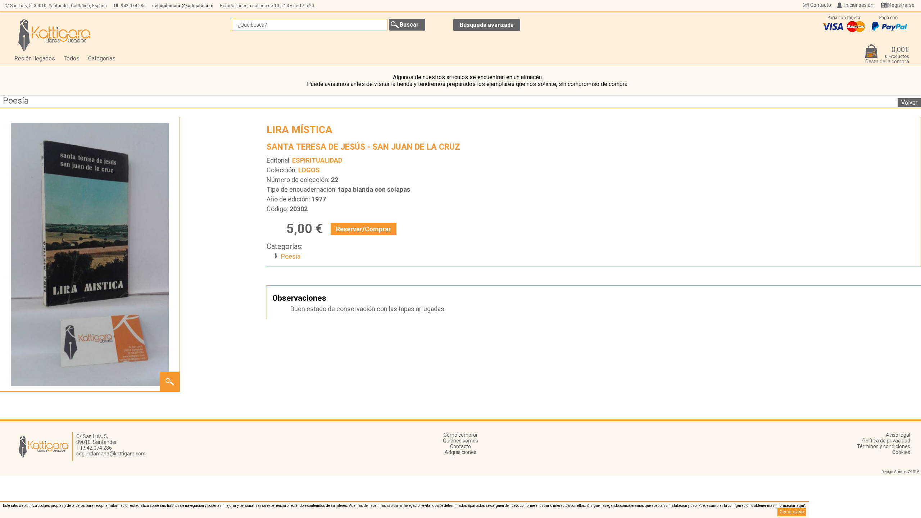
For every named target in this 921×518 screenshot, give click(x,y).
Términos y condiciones (883, 446)
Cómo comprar (461, 435)
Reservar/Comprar (363, 229)
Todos (72, 58)
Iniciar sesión (859, 5)
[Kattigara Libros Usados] (54, 35)
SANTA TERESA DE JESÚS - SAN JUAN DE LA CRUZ (363, 147)
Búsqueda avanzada (487, 25)
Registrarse (901, 5)
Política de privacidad (886, 441)
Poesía (16, 101)
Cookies (901, 452)
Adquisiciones (460, 452)
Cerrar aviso (792, 511)
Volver (909, 102)
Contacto (820, 5)
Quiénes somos (460, 441)
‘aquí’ (800, 506)
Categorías (101, 58)
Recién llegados (34, 58)
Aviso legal (898, 435)
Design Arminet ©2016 (900, 472)
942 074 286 (133, 5)
